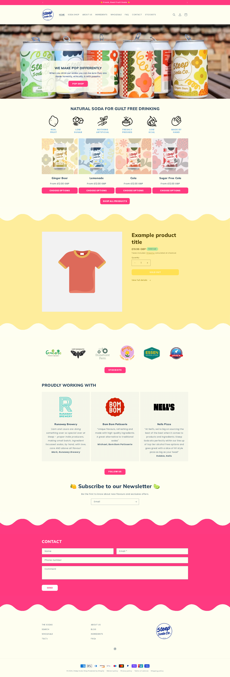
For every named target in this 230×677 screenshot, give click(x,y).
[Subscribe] (136, 502)
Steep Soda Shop (80, 671)
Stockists (115, 370)
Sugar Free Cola (170, 178)
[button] (174, 15)
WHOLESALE (47, 634)
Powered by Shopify (96, 671)
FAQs (93, 638)
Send (50, 587)
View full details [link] (140, 280)
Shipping (150, 253)
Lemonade (97, 178)
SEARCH (45, 629)
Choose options (60, 190)
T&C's (45, 638)
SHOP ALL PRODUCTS (115, 201)
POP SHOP (78, 83)
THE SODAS (47, 624)
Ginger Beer (60, 178)
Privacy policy (126, 671)
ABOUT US (96, 624)
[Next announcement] (187, 2)
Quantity (135, 257)
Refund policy (112, 671)
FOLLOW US (115, 471)
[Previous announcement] (43, 2)
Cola (133, 178)
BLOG (93, 629)
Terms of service (141, 671)
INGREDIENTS (97, 634)
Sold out (155, 272)
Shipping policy (157, 671)
